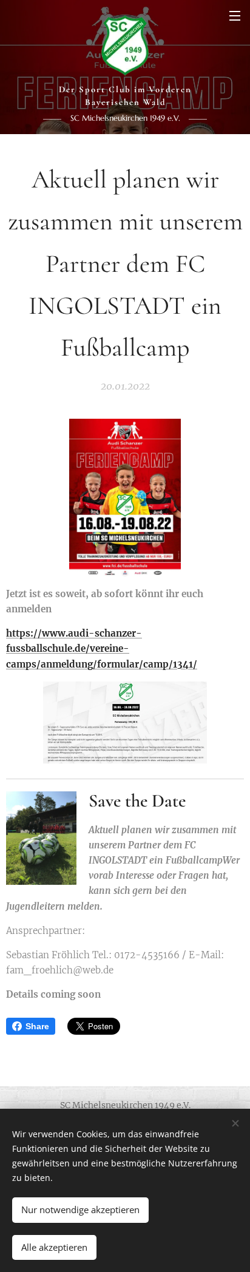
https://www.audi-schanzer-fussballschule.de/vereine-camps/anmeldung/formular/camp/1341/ (101, 648)
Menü (235, 15)
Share (37, 1026)
